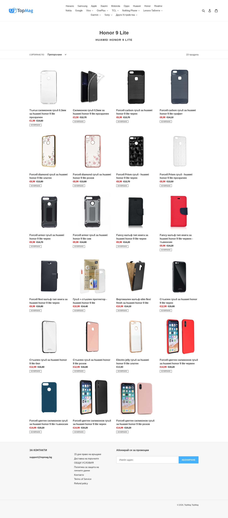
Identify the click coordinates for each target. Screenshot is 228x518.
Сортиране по (36, 55)
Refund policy (81, 483)
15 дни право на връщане (87, 454)
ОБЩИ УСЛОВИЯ (84, 462)
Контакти (79, 475)
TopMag (187, 505)
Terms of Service (82, 479)
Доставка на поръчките (86, 458)
